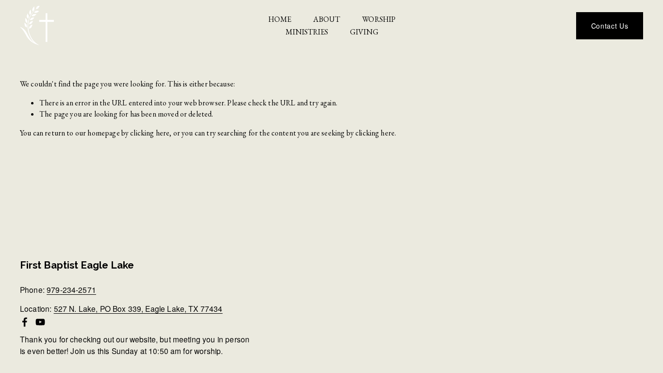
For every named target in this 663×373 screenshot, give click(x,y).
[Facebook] (25, 322)
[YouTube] (40, 322)
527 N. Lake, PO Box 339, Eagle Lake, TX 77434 (138, 309)
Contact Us (610, 26)
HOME (280, 19)
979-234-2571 (71, 290)
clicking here (149, 133)
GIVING (364, 32)
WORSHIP (379, 19)
